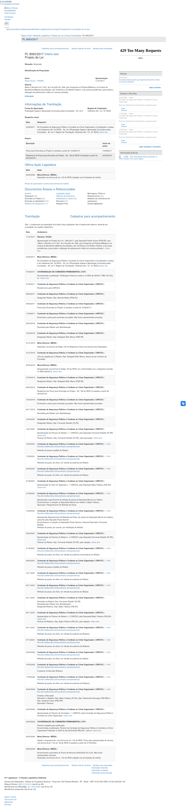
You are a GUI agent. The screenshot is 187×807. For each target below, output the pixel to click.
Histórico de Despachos (34, 203)
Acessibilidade (10, 10)
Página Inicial (26, 35)
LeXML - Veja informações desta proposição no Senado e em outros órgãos (140, 158)
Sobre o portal (10, 797)
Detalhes (124, 110)
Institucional (18, 29)
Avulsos (28, 193)
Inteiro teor (51, 54)
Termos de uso (10, 799)
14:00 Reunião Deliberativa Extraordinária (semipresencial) (73, 653)
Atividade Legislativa (40, 29)
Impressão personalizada (102, 772)
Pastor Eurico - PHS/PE (34, 80)
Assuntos (10, 29)
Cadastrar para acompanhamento (56, 48)
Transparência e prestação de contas (75, 29)
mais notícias (155, 87)
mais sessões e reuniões (150, 146)
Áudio (123, 108)
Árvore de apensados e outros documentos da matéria (47, 183)
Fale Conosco (10, 13)
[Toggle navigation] (5, 27)
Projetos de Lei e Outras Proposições (66, 35)
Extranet (7, 804)
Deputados (27, 29)
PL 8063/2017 (30, 39)
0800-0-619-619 (24, 784)
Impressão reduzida (100, 767)
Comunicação (54, 29)
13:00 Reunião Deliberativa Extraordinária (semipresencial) (73, 445)
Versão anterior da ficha (81, 48)
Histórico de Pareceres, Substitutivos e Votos (65, 197)
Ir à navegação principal (9, 4)
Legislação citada (63, 193)
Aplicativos (8, 802)
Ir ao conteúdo (6, 1)
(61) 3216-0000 (34, 786)
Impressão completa (100, 770)
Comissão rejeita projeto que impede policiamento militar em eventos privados (139, 81)
